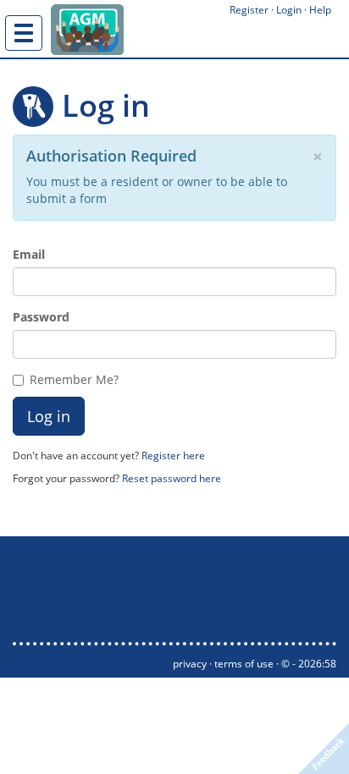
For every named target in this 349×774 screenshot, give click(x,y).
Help (320, 10)
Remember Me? (74, 379)
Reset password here (171, 478)
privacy (190, 663)
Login (289, 10)
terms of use (244, 663)
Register (249, 10)
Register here (173, 455)
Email (29, 254)
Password (41, 317)
